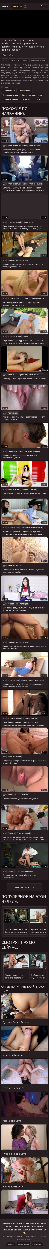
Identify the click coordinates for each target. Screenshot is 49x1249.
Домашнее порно (37, 375)
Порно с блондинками (32, 95)
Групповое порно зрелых (32, 528)
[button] (45, 921)
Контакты (37, 1244)
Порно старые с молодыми (33, 680)
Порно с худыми (11, 99)
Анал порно (28, 222)
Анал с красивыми (16, 451)
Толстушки (13, 413)
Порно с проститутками (18, 298)
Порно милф (10, 91)
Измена (12, 833)
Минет (11, 604)
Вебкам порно (14, 489)
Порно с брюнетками (24, 871)
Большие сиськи (11, 95)
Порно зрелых (25, 91)
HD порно (27, 99)
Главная (11, 1244)
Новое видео (23, 1244)
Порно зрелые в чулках (18, 146)
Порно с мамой (36, 184)
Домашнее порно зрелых (18, 260)
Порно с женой (15, 222)
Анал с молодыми (33, 451)
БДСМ (38, 99)
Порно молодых (38, 298)
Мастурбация (22, 604)
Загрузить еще (23, 887)
